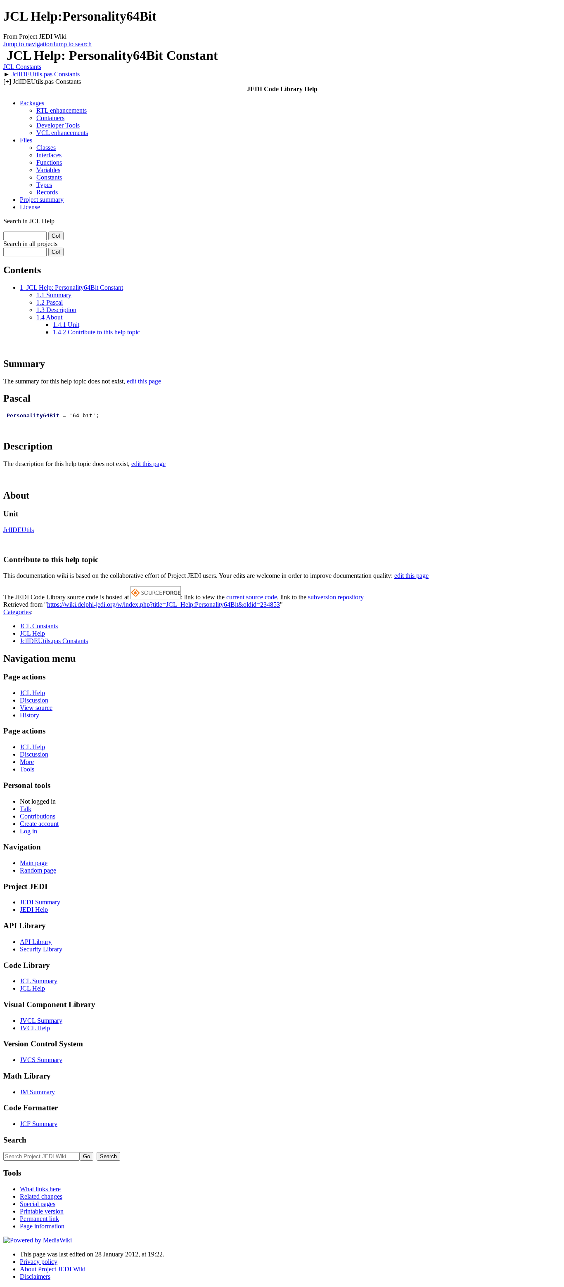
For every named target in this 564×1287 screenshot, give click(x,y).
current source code (251, 597)
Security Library (41, 949)
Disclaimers (35, 1276)
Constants (49, 177)
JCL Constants (22, 66)
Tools (27, 769)
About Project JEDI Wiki (52, 1269)
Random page (38, 870)
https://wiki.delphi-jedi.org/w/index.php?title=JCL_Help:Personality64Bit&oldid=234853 (163, 604)
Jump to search (72, 43)
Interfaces (49, 155)
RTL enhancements (61, 110)
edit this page (144, 381)
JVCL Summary (41, 1020)
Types (44, 184)
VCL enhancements (62, 132)
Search (14, 1140)
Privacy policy (38, 1261)
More (27, 761)
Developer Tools (58, 125)
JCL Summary (38, 980)
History (29, 715)
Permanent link (39, 1218)
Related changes (41, 1196)
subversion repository (336, 597)
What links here (40, 1188)
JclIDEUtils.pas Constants (46, 74)
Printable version (42, 1211)
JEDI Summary (40, 902)
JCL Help (32, 633)
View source (36, 707)
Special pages (37, 1203)
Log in (28, 831)
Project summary (42, 199)
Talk (25, 808)
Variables (48, 169)
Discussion (34, 700)
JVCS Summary (41, 1059)
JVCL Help (35, 1027)
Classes (46, 147)
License (30, 207)
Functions (49, 162)
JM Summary (37, 1091)
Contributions (37, 816)
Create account (39, 823)
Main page (33, 862)
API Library (36, 941)
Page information (42, 1226)
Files (26, 140)
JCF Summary (38, 1123)
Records (47, 192)
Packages (32, 102)
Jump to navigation (28, 43)
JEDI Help (34, 909)
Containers (50, 117)
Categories (17, 611)
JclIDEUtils (18, 529)
